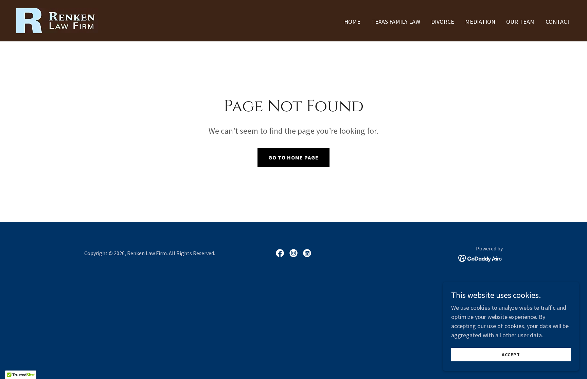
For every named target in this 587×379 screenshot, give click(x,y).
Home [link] (352, 21)
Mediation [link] (480, 21)
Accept (511, 355)
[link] (57, 20)
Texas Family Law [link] (395, 21)
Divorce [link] (442, 21)
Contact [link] (558, 21)
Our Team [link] (520, 21)
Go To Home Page (293, 157)
